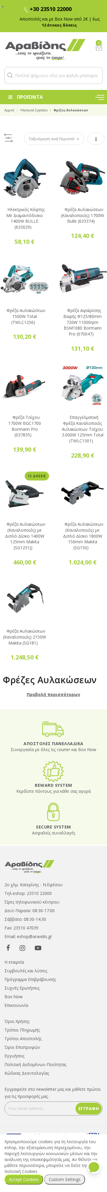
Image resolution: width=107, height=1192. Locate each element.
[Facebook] (8, 940)
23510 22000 (39, 886)
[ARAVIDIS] (29, 859)
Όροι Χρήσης (16, 1014)
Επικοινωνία (16, 998)
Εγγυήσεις (14, 1048)
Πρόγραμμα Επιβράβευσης (30, 972)
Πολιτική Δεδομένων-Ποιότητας (35, 1057)
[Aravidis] (45, 49)
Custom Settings (65, 1179)
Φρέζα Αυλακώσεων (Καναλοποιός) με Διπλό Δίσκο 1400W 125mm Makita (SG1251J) (25, 528)
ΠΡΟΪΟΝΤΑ (30, 97)
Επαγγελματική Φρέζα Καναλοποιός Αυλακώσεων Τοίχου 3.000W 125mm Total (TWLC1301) (82, 421)
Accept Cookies (24, 1179)
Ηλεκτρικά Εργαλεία (34, 110)
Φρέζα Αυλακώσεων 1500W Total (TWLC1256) (26, 309)
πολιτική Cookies (20, 1171)
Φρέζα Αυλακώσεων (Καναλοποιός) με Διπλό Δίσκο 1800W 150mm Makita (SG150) (83, 528)
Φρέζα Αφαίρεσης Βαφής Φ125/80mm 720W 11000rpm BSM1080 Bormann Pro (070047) (82, 314)
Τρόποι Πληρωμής (22, 1022)
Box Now (13, 989)
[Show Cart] (99, 47)
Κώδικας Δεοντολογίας (26, 1065)
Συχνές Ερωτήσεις (22, 980)
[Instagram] (22, 940)
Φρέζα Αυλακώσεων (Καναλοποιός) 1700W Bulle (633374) (82, 208)
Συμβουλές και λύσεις (25, 963)
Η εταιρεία (14, 954)
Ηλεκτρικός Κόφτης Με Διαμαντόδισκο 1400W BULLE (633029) (25, 210)
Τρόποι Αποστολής (23, 1031)
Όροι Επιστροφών (22, 1040)
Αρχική (9, 110)
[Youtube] (38, 940)
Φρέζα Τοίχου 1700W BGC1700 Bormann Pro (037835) (24, 418)
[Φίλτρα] (8, 131)
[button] (10, 75)
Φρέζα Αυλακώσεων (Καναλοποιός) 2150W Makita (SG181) (24, 629)
